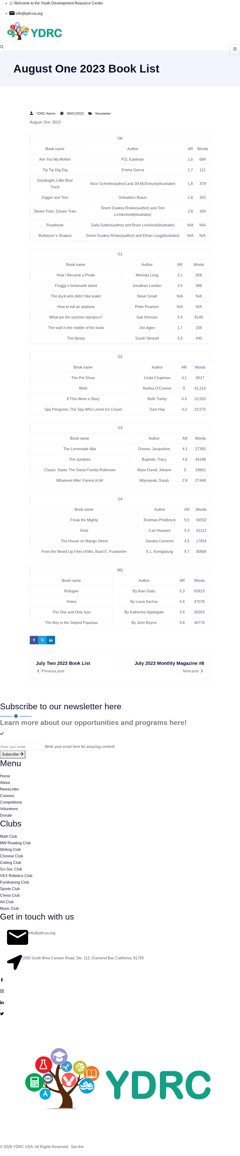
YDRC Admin (46, 113)
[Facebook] (120, 979)
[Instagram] (120, 991)
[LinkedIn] (120, 1002)
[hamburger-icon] (234, 49)
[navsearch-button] (2, 47)
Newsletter (103, 113)
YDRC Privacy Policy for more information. (120, 1147)
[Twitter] (120, 1013)
